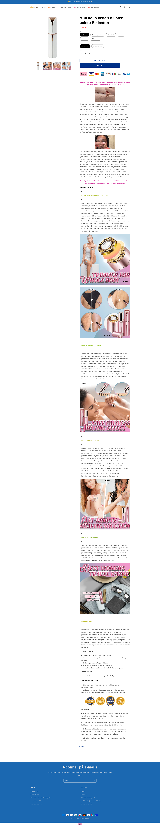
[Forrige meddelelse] (30, 1)
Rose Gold (111, 34)
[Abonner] (94, 780)
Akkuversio (85, 46)
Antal (81, 50)
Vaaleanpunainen (97, 34)
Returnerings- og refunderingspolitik (40, 797)
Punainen (84, 39)
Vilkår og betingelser (36, 804)
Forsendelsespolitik (35, 801)
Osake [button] (83, 746)
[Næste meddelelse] (130, 1)
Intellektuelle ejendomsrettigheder (91, 801)
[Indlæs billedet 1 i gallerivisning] (38, 66)
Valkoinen (85, 34)
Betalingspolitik (34, 791)
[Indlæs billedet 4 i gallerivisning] (66, 66)
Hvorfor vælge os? (86, 804)
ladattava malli (97, 46)
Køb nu (99, 65)
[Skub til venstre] (31, 66)
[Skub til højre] (73, 66)
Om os (83, 791)
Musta (121, 34)
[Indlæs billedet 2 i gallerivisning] (47, 66)
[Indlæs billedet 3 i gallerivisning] (57, 66)
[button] (121, 7)
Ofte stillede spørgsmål (88, 797)
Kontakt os (84, 794)
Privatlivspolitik (34, 794)
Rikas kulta (95, 39)
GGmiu (77, 818)
